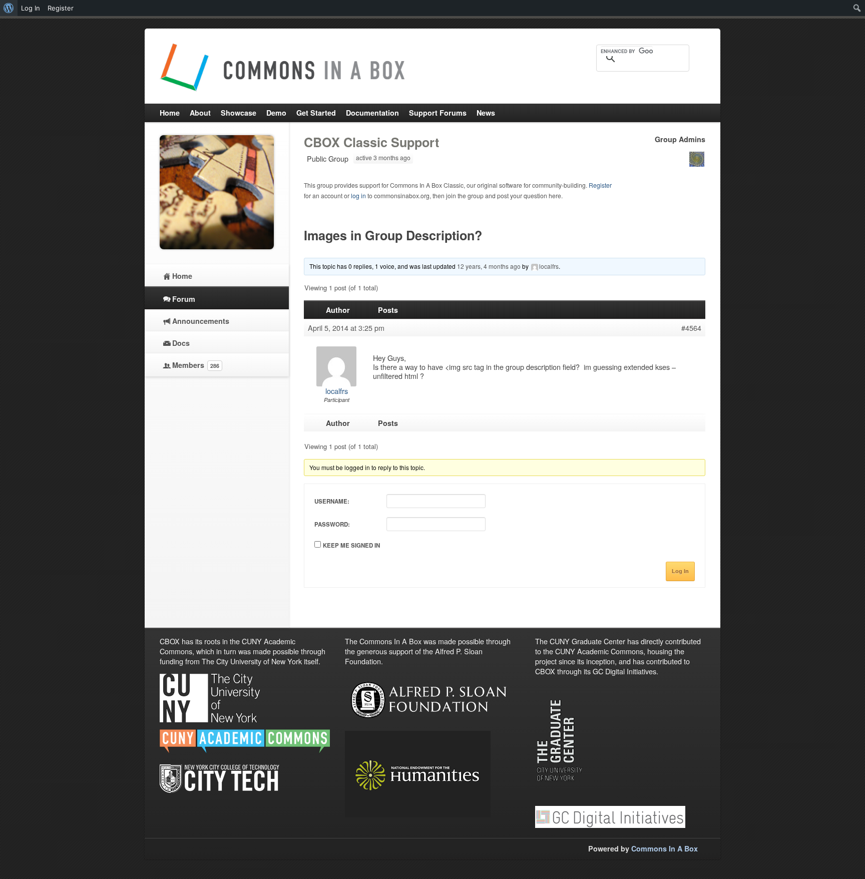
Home (182, 276)
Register (600, 185)
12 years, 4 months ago (489, 266)
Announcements (200, 321)
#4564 (691, 327)
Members (195, 365)
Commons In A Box (664, 848)
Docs (181, 343)
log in (358, 195)
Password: (332, 524)
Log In (680, 571)
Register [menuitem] (61, 8)
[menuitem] (9, 8)
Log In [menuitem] (30, 8)
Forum (183, 299)
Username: (331, 501)
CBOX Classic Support (371, 142)
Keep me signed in (351, 545)
